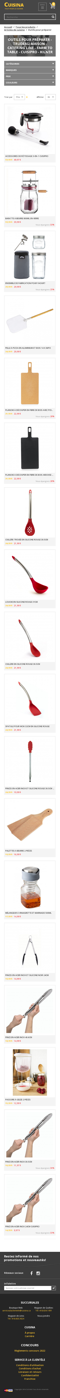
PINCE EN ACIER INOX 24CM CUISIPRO (22, 1226)
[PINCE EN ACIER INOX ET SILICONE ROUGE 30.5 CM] (30, 761)
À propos (30, 1332)
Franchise (29, 1378)
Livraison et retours (29, 1371)
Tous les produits (25, 27)
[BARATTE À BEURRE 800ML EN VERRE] (30, 191)
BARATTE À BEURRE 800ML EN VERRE (22, 218)
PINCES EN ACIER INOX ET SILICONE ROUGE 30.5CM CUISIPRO (29, 788)
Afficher (40, 97)
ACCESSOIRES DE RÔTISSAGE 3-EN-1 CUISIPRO (26, 156)
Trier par (8, 97)
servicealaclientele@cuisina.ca (16, 1310)
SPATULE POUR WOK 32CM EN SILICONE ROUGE (27, 726)
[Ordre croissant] (27, 97)
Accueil (8, 27)
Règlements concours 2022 (29, 1350)
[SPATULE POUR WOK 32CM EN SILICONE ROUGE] (30, 699)
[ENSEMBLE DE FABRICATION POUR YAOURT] (30, 256)
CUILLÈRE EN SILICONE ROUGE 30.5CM (22, 664)
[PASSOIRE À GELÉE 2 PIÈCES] (30, 1072)
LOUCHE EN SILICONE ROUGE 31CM (21, 602)
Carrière (29, 1336)
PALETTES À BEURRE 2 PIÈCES (18, 851)
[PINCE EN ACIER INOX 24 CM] (30, 1199)
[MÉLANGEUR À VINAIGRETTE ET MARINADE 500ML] (30, 886)
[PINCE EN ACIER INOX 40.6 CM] (30, 1010)
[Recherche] (53, 17)
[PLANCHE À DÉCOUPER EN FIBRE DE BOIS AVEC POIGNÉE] (30, 383)
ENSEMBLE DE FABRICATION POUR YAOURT (25, 283)
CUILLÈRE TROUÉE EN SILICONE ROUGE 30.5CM (26, 540)
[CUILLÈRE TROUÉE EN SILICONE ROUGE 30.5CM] (30, 512)
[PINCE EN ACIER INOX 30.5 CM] (30, 1134)
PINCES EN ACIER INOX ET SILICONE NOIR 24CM (27, 975)
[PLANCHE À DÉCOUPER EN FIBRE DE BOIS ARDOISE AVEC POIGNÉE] (30, 447)
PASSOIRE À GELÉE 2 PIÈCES (17, 1100)
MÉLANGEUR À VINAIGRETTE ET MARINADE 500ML (28, 913)
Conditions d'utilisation (30, 1365)
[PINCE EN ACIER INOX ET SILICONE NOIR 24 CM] (30, 948)
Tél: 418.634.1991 (43, 1309)
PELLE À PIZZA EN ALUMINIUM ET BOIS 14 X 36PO (28, 348)
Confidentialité (30, 1375)
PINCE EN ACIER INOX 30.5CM (18, 1162)
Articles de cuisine (14, 29)
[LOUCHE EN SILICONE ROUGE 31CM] (30, 574)
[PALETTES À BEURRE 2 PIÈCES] (30, 823)
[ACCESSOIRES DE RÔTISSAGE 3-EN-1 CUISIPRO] (30, 129)
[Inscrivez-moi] (54, 1288)
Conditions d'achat (30, 1368)
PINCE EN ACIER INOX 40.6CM (18, 1037)
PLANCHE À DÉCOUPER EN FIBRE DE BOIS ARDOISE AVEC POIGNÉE (29, 475)
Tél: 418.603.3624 (16, 1317)
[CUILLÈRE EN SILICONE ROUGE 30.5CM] (30, 637)
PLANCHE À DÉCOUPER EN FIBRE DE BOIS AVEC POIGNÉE (29, 410)
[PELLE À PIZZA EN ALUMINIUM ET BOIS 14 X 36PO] (30, 320)
